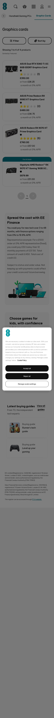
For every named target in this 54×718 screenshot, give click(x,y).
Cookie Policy (22, 360)
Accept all (27, 368)
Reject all (27, 376)
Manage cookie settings (27, 384)
